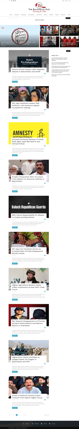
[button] (69, 14)
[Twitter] (13, 1)
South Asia (39, 14)
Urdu (69, 0)
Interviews (23, 14)
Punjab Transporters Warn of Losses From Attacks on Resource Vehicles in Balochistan (28, 179)
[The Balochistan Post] (39, 7)
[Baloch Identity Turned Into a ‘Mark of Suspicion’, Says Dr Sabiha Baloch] (49, 42)
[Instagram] (11, 1)
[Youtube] (15, 1)
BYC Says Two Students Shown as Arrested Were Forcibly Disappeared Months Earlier (27, 251)
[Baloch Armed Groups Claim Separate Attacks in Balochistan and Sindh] (29, 61)
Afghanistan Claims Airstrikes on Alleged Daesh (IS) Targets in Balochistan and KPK (26, 359)
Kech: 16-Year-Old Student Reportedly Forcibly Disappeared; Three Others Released (60, 63)
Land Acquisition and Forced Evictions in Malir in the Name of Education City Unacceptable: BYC (61, 67)
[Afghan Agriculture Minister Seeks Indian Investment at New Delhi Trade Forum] (29, 279)
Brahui (63, 0)
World (45, 14)
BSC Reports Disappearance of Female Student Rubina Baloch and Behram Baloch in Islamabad (28, 323)
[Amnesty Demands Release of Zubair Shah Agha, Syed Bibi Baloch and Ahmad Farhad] (29, 133)
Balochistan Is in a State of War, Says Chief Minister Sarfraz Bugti (61, 75)
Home (10, 14)
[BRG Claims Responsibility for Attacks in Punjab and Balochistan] (29, 207)
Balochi (66, 0)
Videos (56, 14)
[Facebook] (9, 1)
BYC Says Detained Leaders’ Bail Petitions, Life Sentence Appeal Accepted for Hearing (25, 105)
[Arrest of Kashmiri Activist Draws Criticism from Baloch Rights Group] (29, 387)
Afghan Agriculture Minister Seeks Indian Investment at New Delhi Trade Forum (28, 287)
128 (24, 414)
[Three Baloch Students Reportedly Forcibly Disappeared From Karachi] (49, 30)
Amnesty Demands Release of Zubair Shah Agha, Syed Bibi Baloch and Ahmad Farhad (28, 141)
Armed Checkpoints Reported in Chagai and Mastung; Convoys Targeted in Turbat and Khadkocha (60, 59)
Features (16, 14)
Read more (15, 81)
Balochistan (31, 14)
